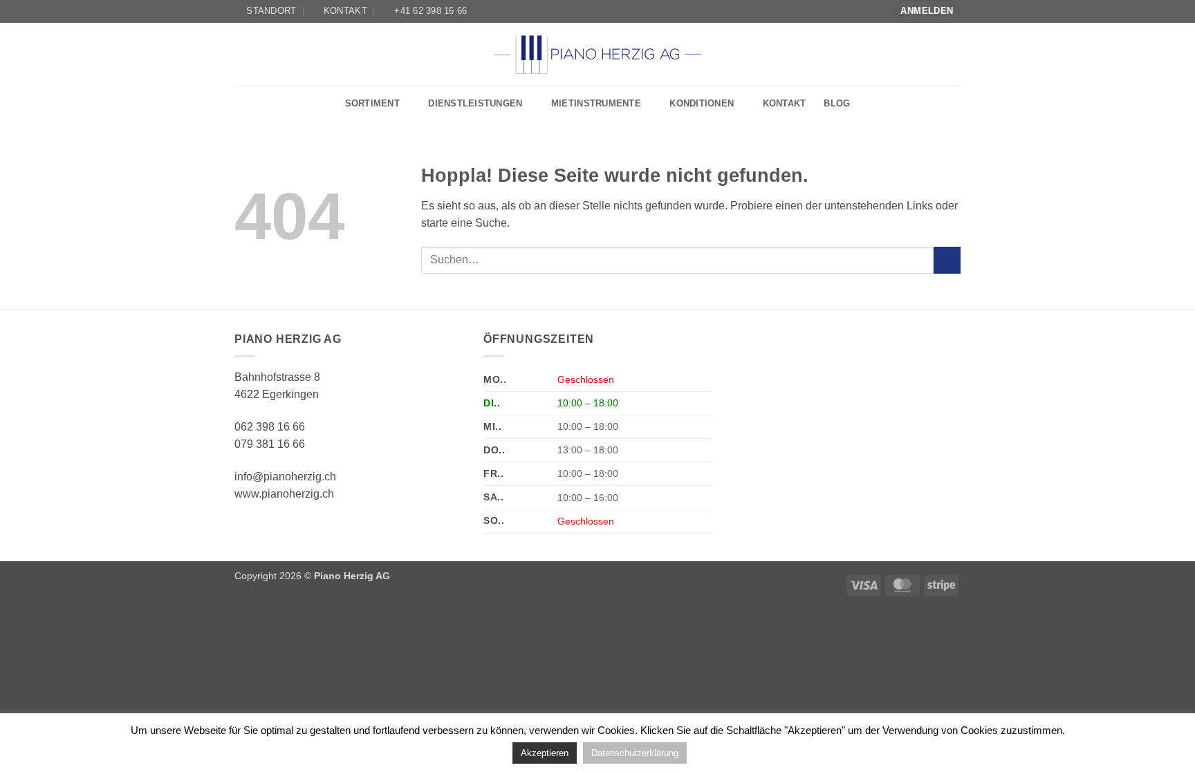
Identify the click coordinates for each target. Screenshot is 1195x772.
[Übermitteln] (947, 260)
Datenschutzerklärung (634, 753)
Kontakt (784, 103)
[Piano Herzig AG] (597, 54)
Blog (837, 103)
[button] (926, 11)
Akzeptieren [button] (544, 753)
